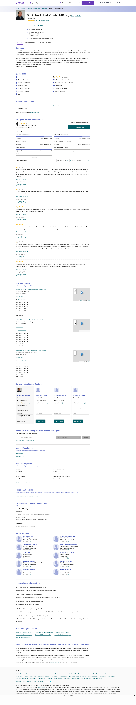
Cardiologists (43, 673)
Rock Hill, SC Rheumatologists (24, 637)
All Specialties (67, 678)
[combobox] (43, 3)
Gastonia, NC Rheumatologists (63, 635)
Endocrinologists (87, 673)
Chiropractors (50, 673)
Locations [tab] (40, 43)
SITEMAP (29, 682)
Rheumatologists (41, 678)
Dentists (57, 673)
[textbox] (43, 3)
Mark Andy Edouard (29, 561)
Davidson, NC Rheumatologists (43, 635)
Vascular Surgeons (58, 678)
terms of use (42, 687)
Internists (26, 676)
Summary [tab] (20, 43)
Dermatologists (64, 673)
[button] (82, 293)
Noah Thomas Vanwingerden (68, 544)
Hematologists (19, 676)
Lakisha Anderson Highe (67, 553)
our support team (54, 662)
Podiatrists (18, 678)
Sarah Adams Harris (29, 569)
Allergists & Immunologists (22, 673)
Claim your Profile (76, 16)
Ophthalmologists (63, 676)
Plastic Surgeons (111, 676)
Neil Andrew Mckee (66, 561)
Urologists (49, 678)
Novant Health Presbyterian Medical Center (41, 38)
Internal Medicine (20, 456)
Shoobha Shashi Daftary (67, 536)
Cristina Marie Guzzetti (30, 544)
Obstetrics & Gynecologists (43, 676)
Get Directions (19, 296)
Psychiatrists (25, 678)
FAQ (24, 682)
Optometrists (72, 676)
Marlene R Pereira (28, 553)
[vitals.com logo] (20, 3)
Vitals (89, 300)
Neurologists (33, 676)
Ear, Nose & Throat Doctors (75, 673)
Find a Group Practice (97, 678)
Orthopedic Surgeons (81, 676)
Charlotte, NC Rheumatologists (24, 632)
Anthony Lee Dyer (28, 536)
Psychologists (33, 678)
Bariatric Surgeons (34, 673)
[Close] (134, 696)
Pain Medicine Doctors (93, 676)
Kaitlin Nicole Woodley (41, 395)
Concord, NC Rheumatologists (24, 635)
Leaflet (80, 300)
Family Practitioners (97, 673)
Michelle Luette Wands (60, 395)
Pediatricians (103, 676)
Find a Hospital (87, 678)
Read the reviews (34, 112)
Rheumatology (19, 453)
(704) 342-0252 (22, 299)
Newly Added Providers (77, 678)
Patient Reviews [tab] (30, 43)
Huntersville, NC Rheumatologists (44, 632)
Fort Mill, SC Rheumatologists (62, 632)
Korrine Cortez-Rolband (79, 395)
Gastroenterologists (108, 673)
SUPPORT (18, 682)
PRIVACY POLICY (39, 682)
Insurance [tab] (48, 43)
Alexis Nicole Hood (65, 569)
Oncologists (54, 676)
